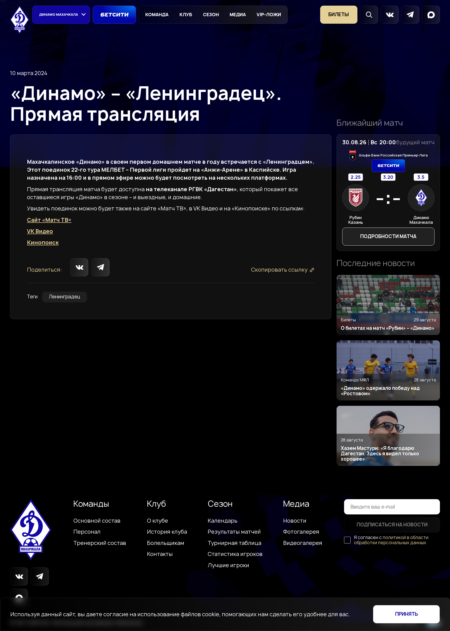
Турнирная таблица (234, 543)
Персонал (87, 532)
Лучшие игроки (228, 565)
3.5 (420, 177)
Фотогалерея (301, 532)
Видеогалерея (302, 543)
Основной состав (96, 521)
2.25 (355, 177)
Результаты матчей (234, 532)
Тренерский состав (99, 543)
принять (406, 614)
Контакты (160, 554)
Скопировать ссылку (279, 270)
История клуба (167, 532)
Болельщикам (165, 543)
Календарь (222, 521)
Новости (294, 521)
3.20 (388, 177)
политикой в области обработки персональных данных (391, 539)
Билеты (338, 14)
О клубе (157, 521)
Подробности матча (388, 236)
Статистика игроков (235, 554)
